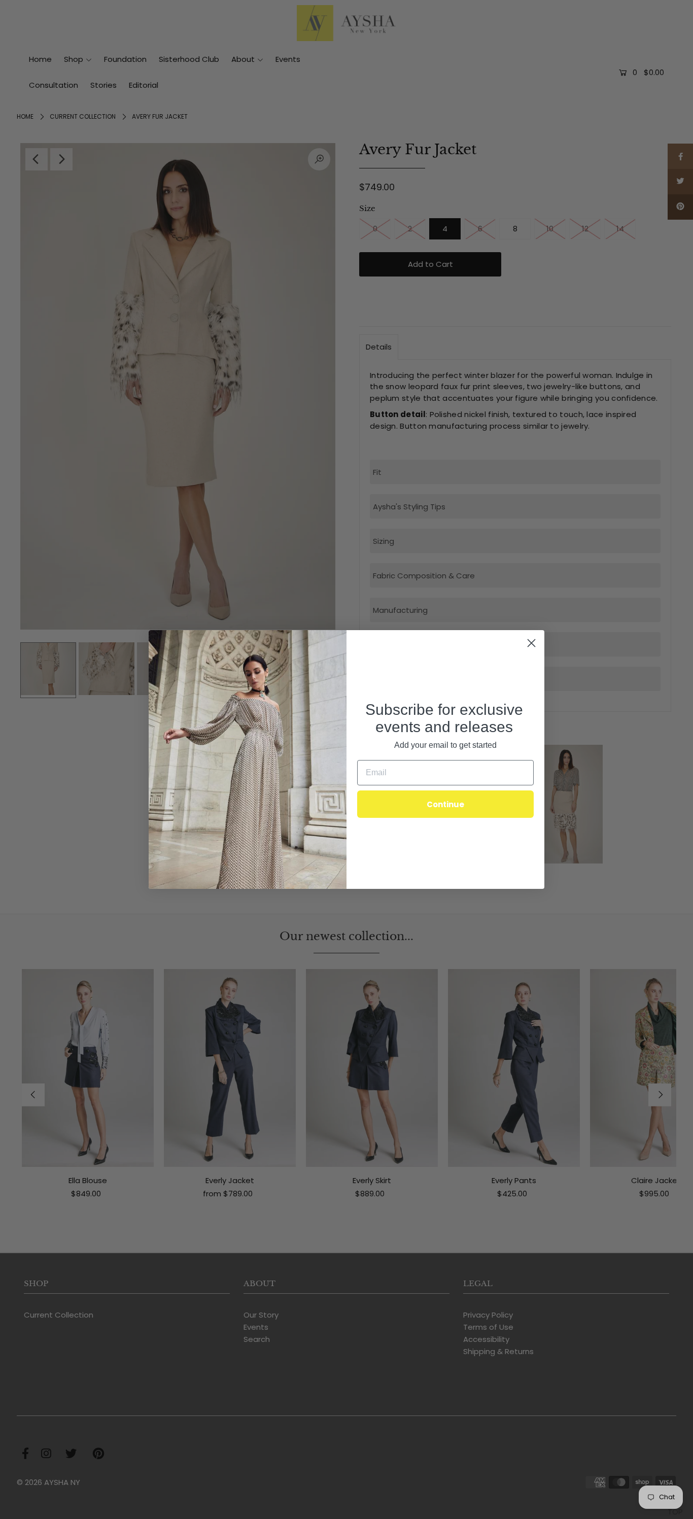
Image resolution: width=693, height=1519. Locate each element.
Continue (445, 804)
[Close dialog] (531, 643)
